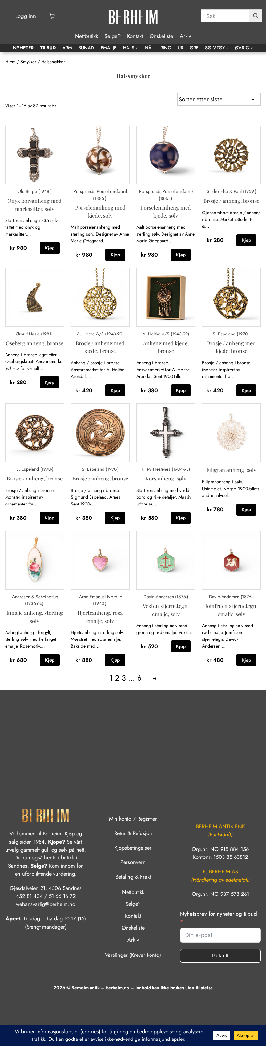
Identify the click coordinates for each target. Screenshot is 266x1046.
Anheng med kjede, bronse (166, 347)
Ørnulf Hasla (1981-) (35, 334)
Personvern (133, 862)
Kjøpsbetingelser (133, 848)
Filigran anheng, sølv (231, 469)
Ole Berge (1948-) (35, 191)
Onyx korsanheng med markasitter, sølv (34, 204)
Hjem (10, 61)
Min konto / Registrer (133, 818)
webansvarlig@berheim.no (45, 904)
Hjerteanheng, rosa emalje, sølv (100, 616)
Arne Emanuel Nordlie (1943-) (100, 600)
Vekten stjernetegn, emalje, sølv (166, 609)
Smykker (28, 61)
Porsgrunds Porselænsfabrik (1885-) (100, 194)
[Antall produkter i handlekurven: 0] (52, 16)
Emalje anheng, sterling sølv (34, 616)
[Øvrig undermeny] (251, 47)
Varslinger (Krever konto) (133, 955)
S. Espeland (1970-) (231, 334)
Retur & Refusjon (133, 833)
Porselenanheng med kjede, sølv (100, 211)
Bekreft (220, 955)
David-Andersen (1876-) (165, 596)
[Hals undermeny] (136, 47)
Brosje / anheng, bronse (231, 200)
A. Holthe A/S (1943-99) (100, 334)
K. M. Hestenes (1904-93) (166, 469)
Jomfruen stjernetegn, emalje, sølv (231, 609)
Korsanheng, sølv (165, 478)
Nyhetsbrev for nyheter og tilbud (218, 914)
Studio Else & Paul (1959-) (231, 191)
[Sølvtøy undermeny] (227, 47)
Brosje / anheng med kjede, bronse (100, 347)
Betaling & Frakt (133, 877)
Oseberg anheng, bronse (34, 343)
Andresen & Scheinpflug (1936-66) (35, 600)
